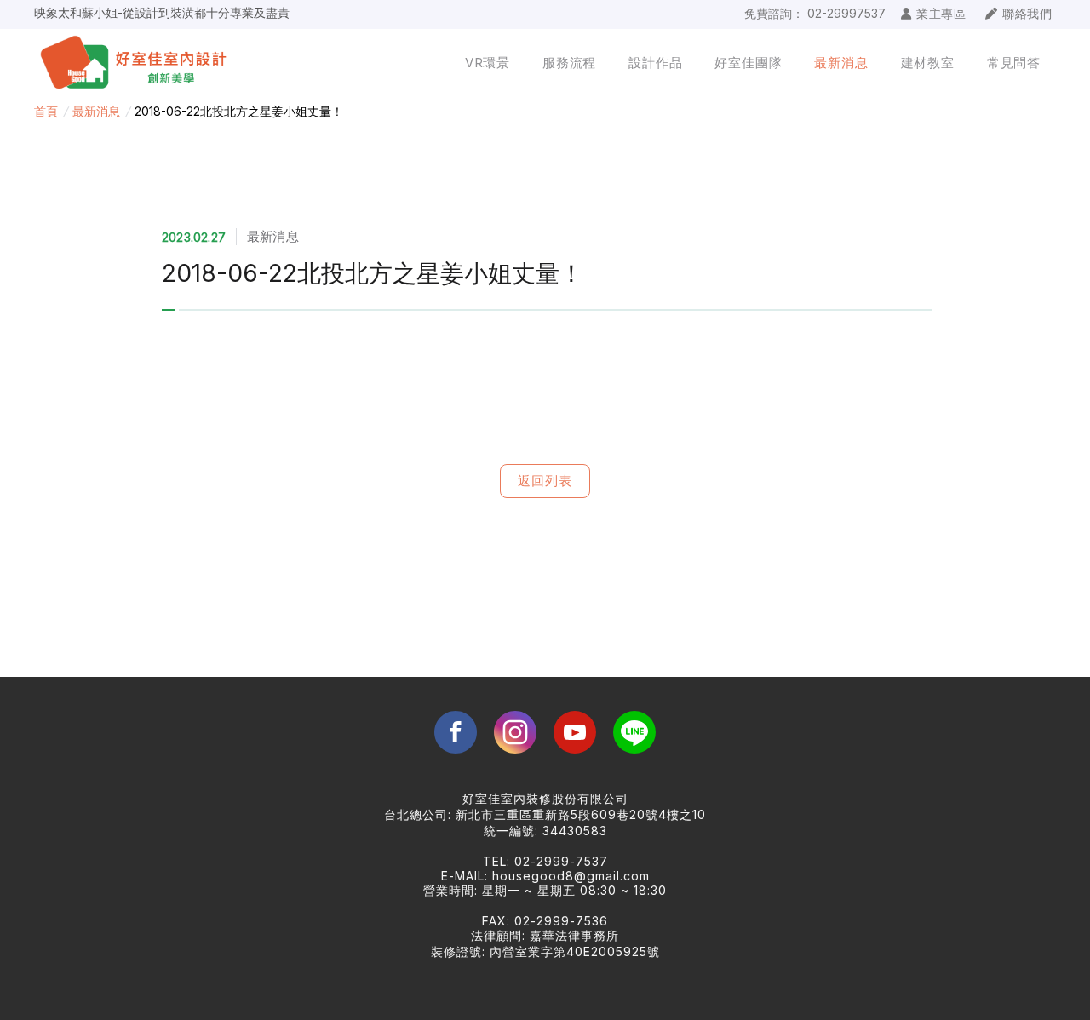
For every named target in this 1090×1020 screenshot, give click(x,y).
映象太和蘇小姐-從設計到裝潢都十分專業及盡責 (162, 12)
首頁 (46, 111)
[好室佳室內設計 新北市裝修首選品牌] (138, 63)
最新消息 (96, 111)
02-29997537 (846, 13)
